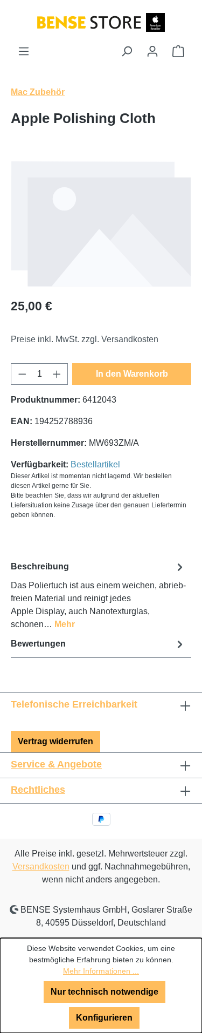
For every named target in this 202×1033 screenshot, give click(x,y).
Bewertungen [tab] (38, 643)
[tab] (98, 595)
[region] (101, 223)
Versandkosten (40, 866)
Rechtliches (38, 789)
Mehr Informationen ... (101, 971)
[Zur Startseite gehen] (101, 21)
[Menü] (24, 51)
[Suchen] (127, 51)
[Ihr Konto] (152, 51)
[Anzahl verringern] (22, 374)
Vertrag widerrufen (55, 741)
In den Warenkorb (132, 373)
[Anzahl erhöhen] (57, 374)
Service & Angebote (56, 764)
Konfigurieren (104, 1017)
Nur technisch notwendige (104, 991)
